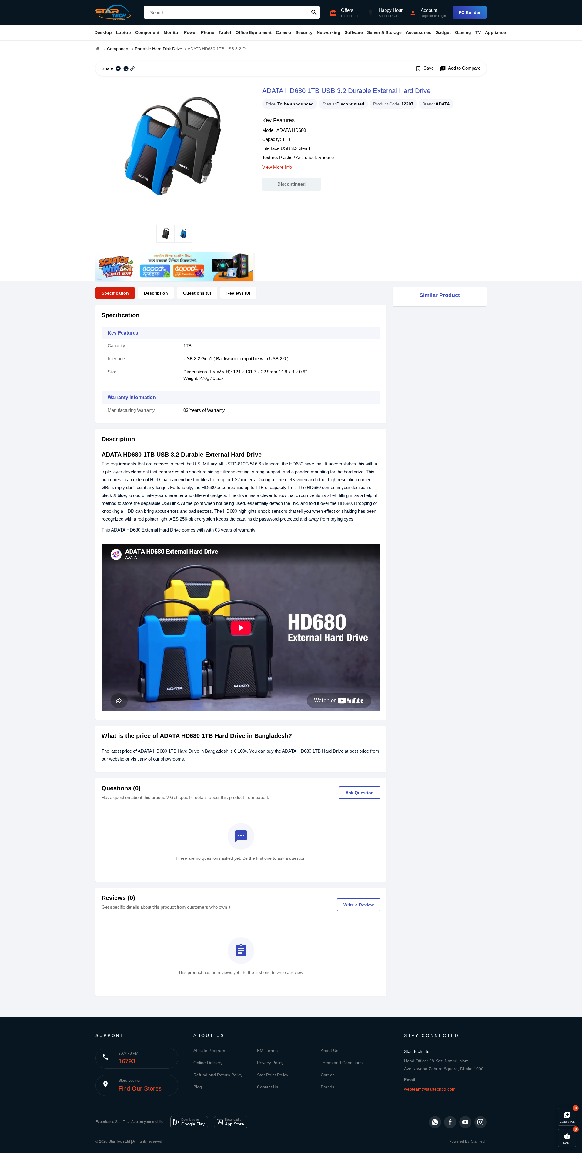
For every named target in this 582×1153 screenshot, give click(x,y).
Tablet (225, 32)
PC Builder (469, 12)
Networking (328, 32)
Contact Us (267, 1087)
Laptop (123, 32)
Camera (283, 32)
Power (190, 32)
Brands (327, 1087)
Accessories (418, 32)
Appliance (495, 32)
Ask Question (360, 792)
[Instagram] (480, 1122)
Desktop (103, 32)
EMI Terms (267, 1050)
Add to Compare (460, 68)
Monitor (172, 32)
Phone (207, 32)
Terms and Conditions (342, 1062)
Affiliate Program (209, 1050)
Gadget (443, 32)
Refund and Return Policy (217, 1074)
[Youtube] (465, 1122)
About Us (329, 1050)
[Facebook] (450, 1122)
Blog (197, 1087)
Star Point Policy (272, 1074)
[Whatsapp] (435, 1122)
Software (354, 32)
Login (442, 16)
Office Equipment (254, 32)
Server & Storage (384, 32)
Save (424, 68)
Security (304, 32)
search (314, 12)
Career (327, 1074)
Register (427, 16)
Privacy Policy (270, 1062)
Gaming (463, 32)
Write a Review (358, 904)
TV (478, 32)
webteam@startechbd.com (430, 1089)
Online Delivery (207, 1062)
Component (147, 32)
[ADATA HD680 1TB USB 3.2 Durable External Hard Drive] (174, 150)
